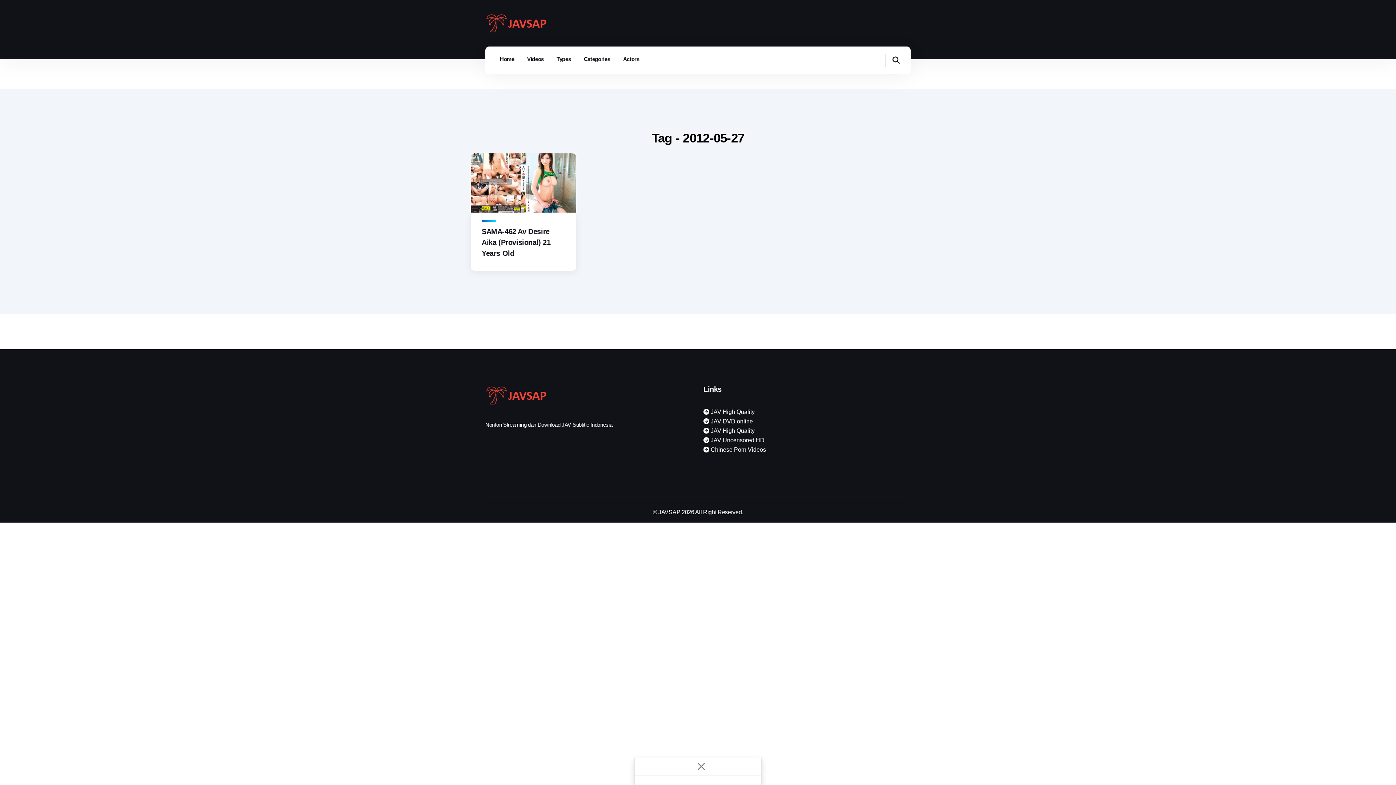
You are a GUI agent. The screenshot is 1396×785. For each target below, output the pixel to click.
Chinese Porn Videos (737, 450)
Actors (631, 59)
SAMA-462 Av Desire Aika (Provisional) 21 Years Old (516, 242)
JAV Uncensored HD (737, 440)
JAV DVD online (731, 421)
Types (564, 59)
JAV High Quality (732, 412)
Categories (597, 59)
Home (507, 59)
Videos (535, 59)
